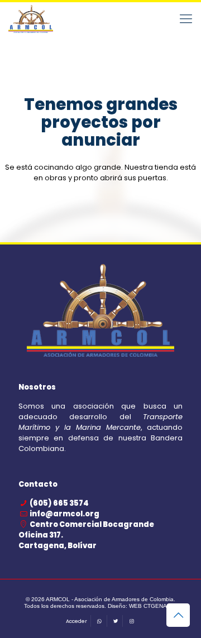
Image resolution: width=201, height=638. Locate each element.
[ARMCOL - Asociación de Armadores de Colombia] (30, 19)
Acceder (76, 621)
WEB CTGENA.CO (153, 606)
